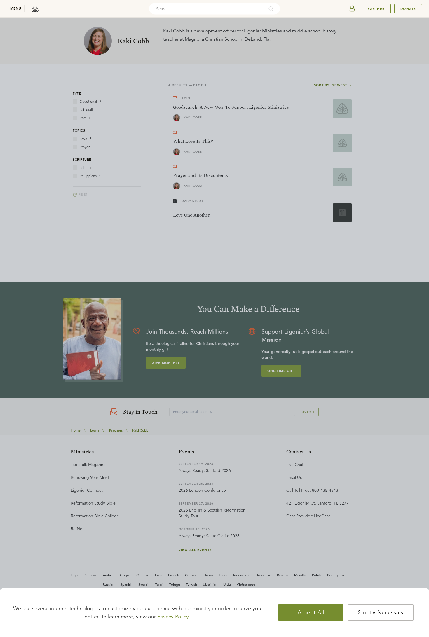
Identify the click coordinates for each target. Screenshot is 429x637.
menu (15, 8)
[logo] (35, 9)
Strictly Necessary (381, 612)
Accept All (311, 612)
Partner (376, 9)
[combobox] (206, 8)
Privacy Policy (173, 616)
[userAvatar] (352, 9)
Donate (408, 9)
